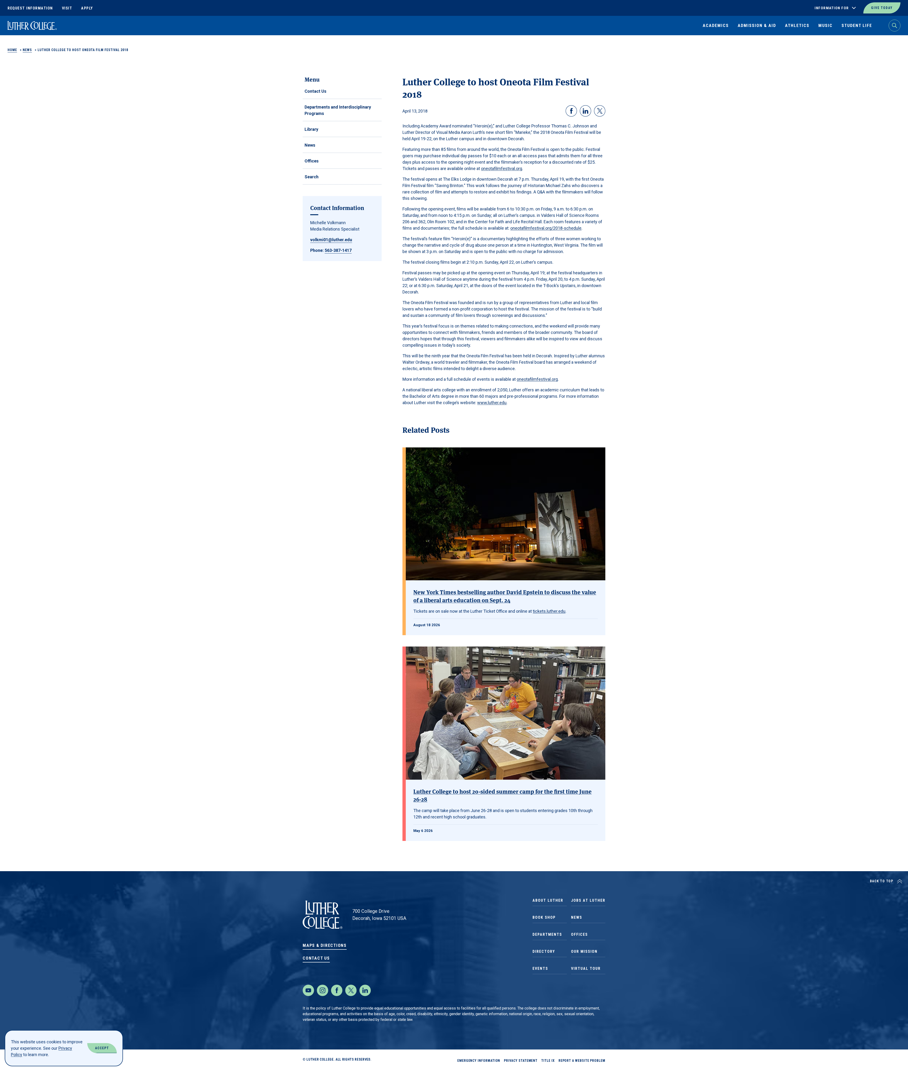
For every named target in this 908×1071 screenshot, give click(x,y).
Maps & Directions (325, 945)
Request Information (30, 8)
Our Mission (584, 951)
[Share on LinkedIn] (585, 111)
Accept (102, 1048)
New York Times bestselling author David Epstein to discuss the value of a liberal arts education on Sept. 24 (504, 596)
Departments (547, 934)
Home (12, 50)
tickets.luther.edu (549, 611)
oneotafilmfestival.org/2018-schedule (545, 228)
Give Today (882, 8)
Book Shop (544, 917)
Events (540, 968)
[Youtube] (308, 990)
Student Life (857, 25)
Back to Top (881, 881)
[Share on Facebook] (571, 111)
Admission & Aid (757, 25)
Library (311, 129)
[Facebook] (336, 990)
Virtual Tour (586, 968)
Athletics (797, 25)
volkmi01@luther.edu (331, 239)
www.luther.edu (491, 402)
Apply (87, 8)
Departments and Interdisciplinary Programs (338, 110)
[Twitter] (351, 990)
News (27, 50)
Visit (67, 8)
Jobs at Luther (588, 900)
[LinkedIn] (365, 990)
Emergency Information (478, 1060)
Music (825, 25)
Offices (312, 160)
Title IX (547, 1060)
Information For (832, 8)
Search (312, 176)
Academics (716, 25)
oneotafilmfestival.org (501, 168)
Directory (544, 951)
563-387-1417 (338, 250)
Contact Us (315, 91)
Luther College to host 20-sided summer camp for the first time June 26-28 (502, 795)
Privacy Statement (520, 1060)
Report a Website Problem (582, 1060)
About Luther (548, 900)
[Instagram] (322, 990)
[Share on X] (599, 111)
